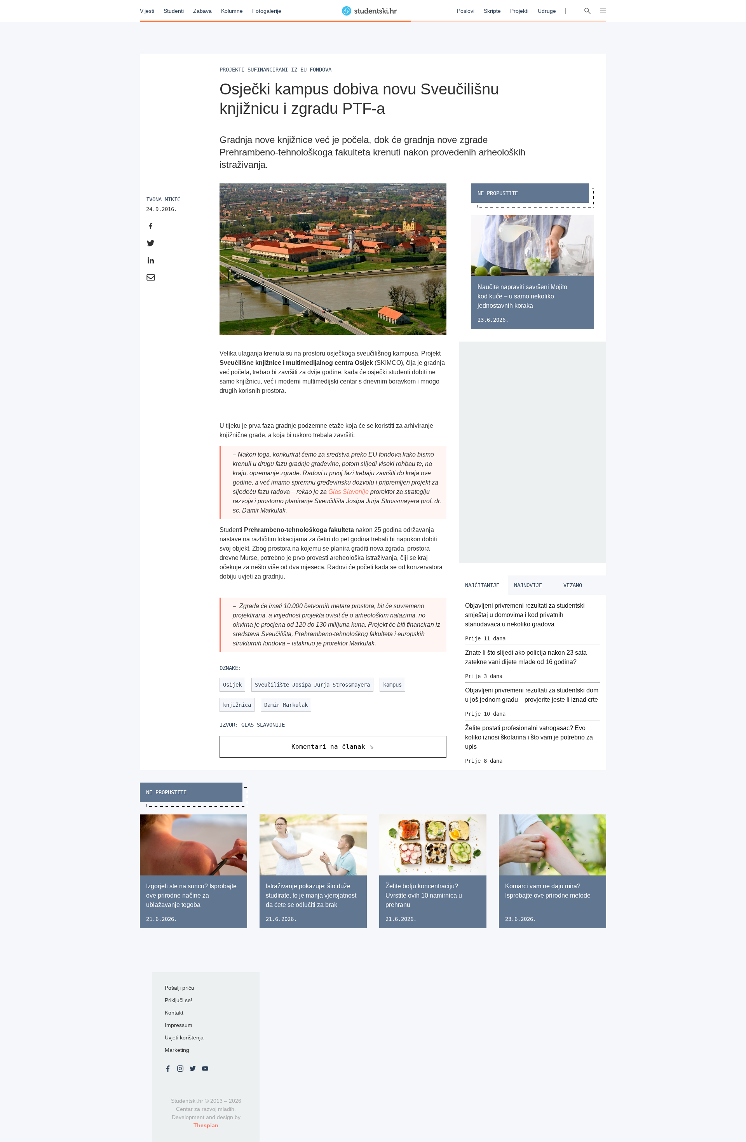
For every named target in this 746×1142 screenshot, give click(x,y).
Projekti (519, 11)
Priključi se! (178, 1000)
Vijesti (147, 11)
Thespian (205, 1125)
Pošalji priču (179, 988)
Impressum (178, 1025)
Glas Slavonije (348, 491)
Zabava (202, 11)
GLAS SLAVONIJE (263, 725)
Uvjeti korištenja (184, 1037)
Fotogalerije (266, 11)
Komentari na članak (328, 746)
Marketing (177, 1050)
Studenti (174, 11)
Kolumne (232, 11)
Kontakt (174, 1012)
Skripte (492, 11)
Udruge (547, 11)
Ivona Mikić (163, 199)
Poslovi (465, 11)
